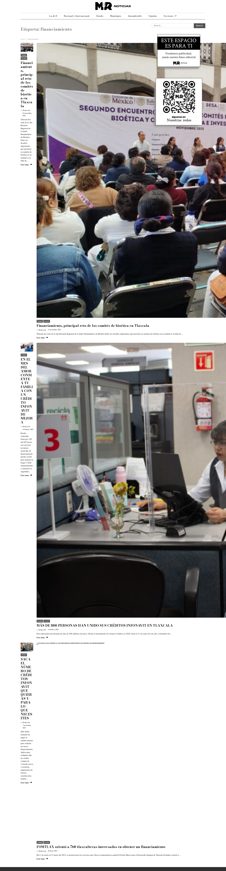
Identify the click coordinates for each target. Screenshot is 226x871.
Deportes (155, 149)
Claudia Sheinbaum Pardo (163, 231)
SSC (168, 284)
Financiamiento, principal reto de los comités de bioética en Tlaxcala (27, 84)
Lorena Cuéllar (159, 257)
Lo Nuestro (156, 174)
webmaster (156, 209)
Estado (99, 16)
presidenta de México (190, 268)
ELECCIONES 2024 (162, 242)
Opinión (153, 16)
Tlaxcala (177, 284)
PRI (183, 273)
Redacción (26, 110)
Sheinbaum (157, 284)
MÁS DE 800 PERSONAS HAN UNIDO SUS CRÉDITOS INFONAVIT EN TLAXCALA (105, 625)
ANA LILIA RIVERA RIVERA (167, 220)
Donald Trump (188, 236)
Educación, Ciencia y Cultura (164, 154)
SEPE (196, 278)
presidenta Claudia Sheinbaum (165, 273)
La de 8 (53, 16)
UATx (187, 284)
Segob (165, 278)
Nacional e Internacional (77, 16)
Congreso (156, 139)
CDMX (198, 220)
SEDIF (156, 278)
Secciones (169, 16)
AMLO (156, 215)
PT (190, 273)
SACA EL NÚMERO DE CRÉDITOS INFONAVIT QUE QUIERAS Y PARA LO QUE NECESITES (26, 689)
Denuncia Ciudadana (160, 144)
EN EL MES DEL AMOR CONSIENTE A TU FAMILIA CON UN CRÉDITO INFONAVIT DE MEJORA (27, 391)
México (166, 263)
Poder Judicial (157, 194)
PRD (176, 268)
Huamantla (178, 247)
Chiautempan (158, 226)
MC (194, 257)
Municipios (115, 16)
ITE (169, 252)
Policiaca (155, 199)
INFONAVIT (158, 252)
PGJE (191, 263)
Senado (155, 204)
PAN (183, 263)
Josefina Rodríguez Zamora (186, 252)
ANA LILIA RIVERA (172, 215)
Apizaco (187, 220)
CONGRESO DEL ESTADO (165, 236)
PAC (175, 263)
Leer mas (25, 164)
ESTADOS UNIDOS (183, 242)
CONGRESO (184, 231)
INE (197, 247)
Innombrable (135, 16)
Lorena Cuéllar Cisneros (179, 257)
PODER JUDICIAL (161, 268)
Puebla (198, 273)
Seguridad (176, 278)
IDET (189, 247)
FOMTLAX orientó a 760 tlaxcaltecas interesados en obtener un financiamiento (101, 846)
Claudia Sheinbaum (176, 226)
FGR (198, 242)
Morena (156, 263)
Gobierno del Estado (161, 247)
